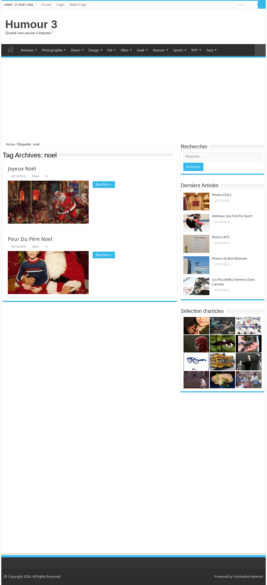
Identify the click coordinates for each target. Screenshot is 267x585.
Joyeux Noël (22, 169)
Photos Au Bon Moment (229, 258)
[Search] (262, 5)
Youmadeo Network (248, 576)
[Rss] (226, 5)
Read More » (104, 184)
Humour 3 (31, 24)
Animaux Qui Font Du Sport (232, 216)
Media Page (78, 5)
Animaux (27, 50)
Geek (140, 50)
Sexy (209, 50)
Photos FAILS (222, 195)
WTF (194, 50)
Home (10, 49)
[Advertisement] (167, 26)
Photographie (52, 50)
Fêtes (125, 50)
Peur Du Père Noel (30, 239)
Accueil (46, 5)
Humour (159, 50)
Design (94, 50)
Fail (109, 50)
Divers (75, 50)
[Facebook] (231, 5)
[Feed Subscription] (175, 155)
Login (60, 5)
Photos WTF (221, 237)
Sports (178, 50)
